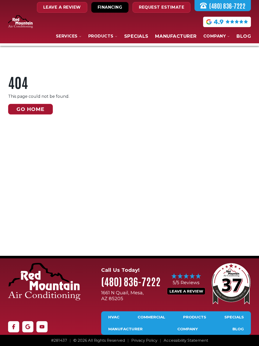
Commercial (151, 317)
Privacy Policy (144, 340)
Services (67, 36)
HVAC (113, 317)
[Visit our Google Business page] (27, 326)
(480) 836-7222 (131, 281)
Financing (110, 7)
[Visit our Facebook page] (13, 326)
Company (214, 36)
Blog (243, 36)
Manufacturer (176, 36)
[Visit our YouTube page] (42, 326)
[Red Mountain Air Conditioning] (44, 281)
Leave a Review (186, 291)
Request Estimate (161, 7)
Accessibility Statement (186, 340)
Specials (136, 36)
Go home (30, 109)
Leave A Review (62, 7)
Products (101, 36)
